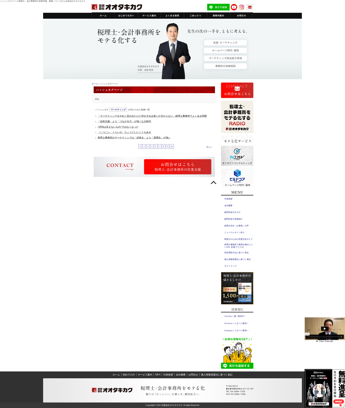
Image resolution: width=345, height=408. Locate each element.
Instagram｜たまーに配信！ (236, 330)
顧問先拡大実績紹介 (233, 219)
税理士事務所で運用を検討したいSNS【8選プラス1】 (238, 245)
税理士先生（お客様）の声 (236, 226)
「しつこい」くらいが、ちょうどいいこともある (124, 132)
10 (172, 146)
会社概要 (228, 205)
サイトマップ (230, 266)
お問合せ (193, 374)
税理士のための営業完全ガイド (238, 239)
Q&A (158, 374)
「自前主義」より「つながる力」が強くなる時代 (124, 121)
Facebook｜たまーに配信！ (236, 323)
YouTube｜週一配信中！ (235, 316)
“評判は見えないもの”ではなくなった (118, 127)
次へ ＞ (209, 147)
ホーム (95, 84)
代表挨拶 (228, 199)
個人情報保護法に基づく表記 (237, 259)
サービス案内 (145, 374)
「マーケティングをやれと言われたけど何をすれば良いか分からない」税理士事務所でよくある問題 (152, 116)
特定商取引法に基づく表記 (236, 253)
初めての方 (129, 374)
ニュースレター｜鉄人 (234, 232)
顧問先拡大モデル (232, 212)
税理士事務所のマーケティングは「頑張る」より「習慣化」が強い (134, 137)
